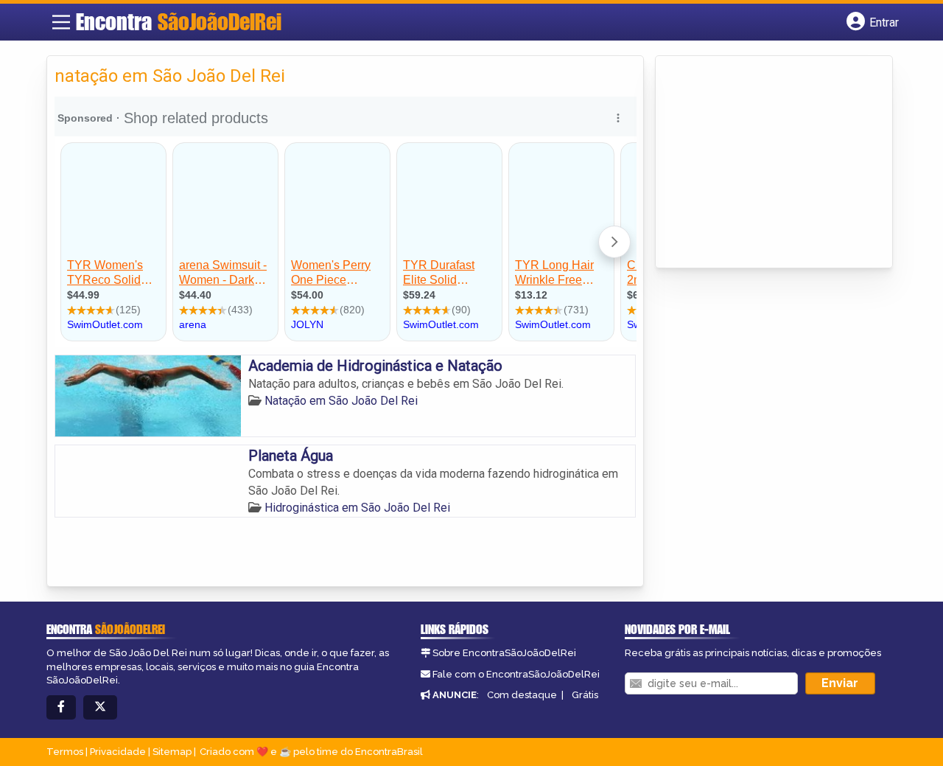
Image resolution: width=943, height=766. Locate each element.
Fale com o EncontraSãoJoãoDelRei (516, 674)
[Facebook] (61, 707)
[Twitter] (100, 707)
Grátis (585, 694)
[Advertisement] (773, 163)
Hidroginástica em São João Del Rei (357, 508)
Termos (64, 751)
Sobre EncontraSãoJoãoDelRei (504, 652)
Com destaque (522, 694)
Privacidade (118, 751)
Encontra (178, 21)
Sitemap (172, 751)
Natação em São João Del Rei (341, 401)
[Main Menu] (61, 22)
